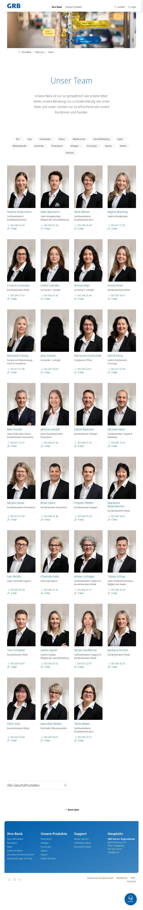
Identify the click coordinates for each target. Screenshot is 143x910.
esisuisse (131, 881)
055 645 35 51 (85, 737)
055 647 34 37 (51, 737)
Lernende (39, 145)
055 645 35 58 (85, 516)
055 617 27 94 (118, 369)
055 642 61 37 (85, 589)
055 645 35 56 (85, 442)
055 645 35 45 (51, 295)
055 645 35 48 (51, 516)
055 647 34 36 (17, 737)
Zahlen (123, 145)
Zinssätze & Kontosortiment (20, 854)
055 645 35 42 (51, 442)
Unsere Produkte (73, 6)
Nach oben (73, 809)
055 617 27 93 (17, 516)
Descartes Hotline (82, 846)
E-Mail (13, 228)
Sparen (108, 145)
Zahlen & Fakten (15, 850)
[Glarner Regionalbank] (27, 6)
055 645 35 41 (51, 589)
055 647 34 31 (118, 295)
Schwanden (45, 139)
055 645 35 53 (17, 295)
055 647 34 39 (51, 369)
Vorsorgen (92, 145)
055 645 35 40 (17, 225)
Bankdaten (12, 842)
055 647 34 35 (17, 663)
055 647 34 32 (118, 516)
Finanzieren (57, 145)
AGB (133, 877)
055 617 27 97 (85, 663)
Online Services (48, 858)
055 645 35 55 (118, 663)
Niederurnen (79, 139)
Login (133, 6)
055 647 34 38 (17, 589)
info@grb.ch (113, 852)
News (9, 846)
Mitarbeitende (19, 145)
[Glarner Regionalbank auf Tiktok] (9, 880)
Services (70, 152)
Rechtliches (122, 877)
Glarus (62, 139)
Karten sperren (81, 838)
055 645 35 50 (118, 442)
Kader (120, 139)
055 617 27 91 (17, 442)
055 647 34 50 (115, 849)
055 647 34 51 (85, 369)
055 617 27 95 (118, 225)
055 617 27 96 (17, 369)
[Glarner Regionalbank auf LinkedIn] (20, 880)
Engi (30, 139)
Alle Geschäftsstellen (23, 785)
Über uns (39, 52)
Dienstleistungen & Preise (19, 858)
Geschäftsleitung (101, 139)
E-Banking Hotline (82, 842)
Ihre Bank (57, 6)
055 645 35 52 (51, 663)
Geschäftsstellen (15, 838)
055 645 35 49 (85, 225)
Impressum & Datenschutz (100, 877)
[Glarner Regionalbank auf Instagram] (14, 880)
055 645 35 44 (51, 225)
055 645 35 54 (118, 589)
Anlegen (75, 145)
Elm (18, 139)
